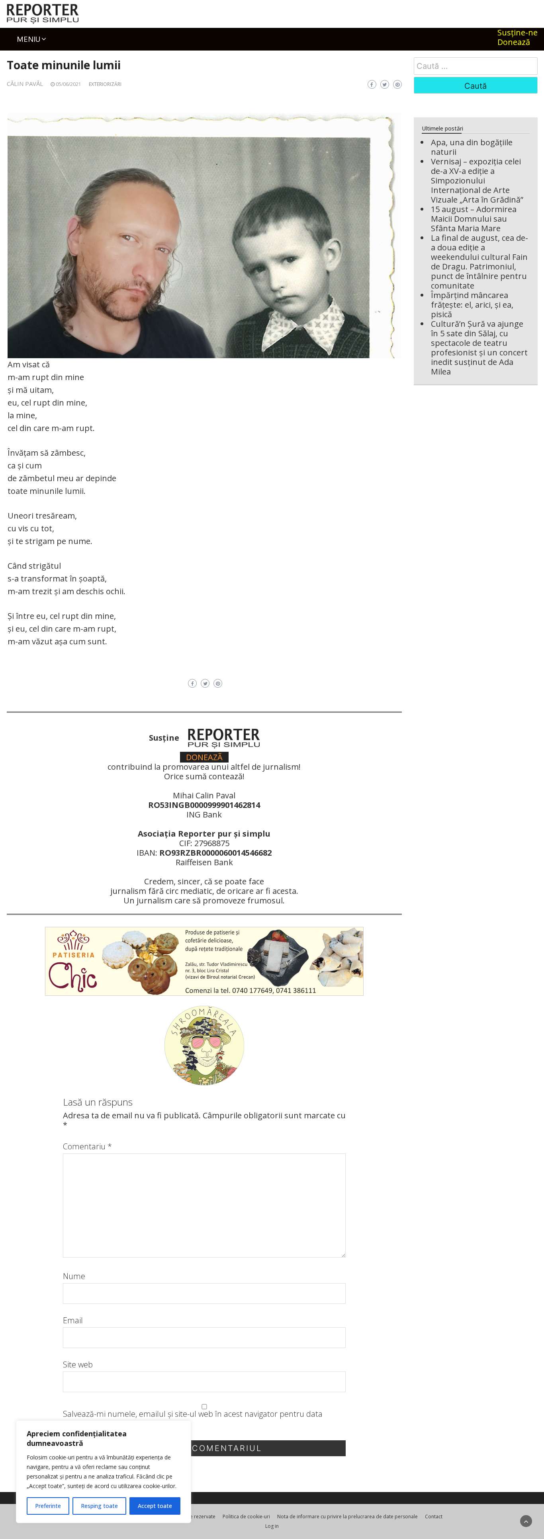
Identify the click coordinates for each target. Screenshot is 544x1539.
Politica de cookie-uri (246, 1516)
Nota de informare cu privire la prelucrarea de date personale (347, 1516)
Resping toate (99, 1506)
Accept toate (155, 1506)
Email (73, 1320)
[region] (103, 1471)
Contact (433, 1516)
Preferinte (48, 1506)
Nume (74, 1276)
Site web (78, 1364)
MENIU (28, 39)
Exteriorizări (105, 84)
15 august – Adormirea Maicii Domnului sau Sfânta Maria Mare (474, 219)
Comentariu (87, 1146)
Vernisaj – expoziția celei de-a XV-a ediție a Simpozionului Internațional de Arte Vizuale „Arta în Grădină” (477, 180)
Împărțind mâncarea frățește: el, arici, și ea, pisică (472, 305)
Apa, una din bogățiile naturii (472, 147)
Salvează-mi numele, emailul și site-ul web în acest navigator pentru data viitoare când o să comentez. (193, 1418)
